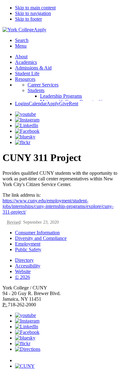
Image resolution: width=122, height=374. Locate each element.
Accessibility (27, 265)
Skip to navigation (33, 13)
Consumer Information (37, 232)
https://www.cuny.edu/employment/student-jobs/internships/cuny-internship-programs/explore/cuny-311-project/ (58, 206)
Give (64, 103)
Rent (73, 103)
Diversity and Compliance (41, 238)
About (21, 56)
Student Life (27, 73)
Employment (27, 244)
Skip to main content (35, 7)
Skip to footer (28, 19)
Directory (24, 260)
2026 (22, 277)
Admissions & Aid (33, 67)
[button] (67, 357)
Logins (22, 103)
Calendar (38, 103)
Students (36, 90)
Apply (40, 29)
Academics (26, 62)
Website (23, 271)
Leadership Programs (61, 96)
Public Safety (28, 249)
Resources (25, 79)
